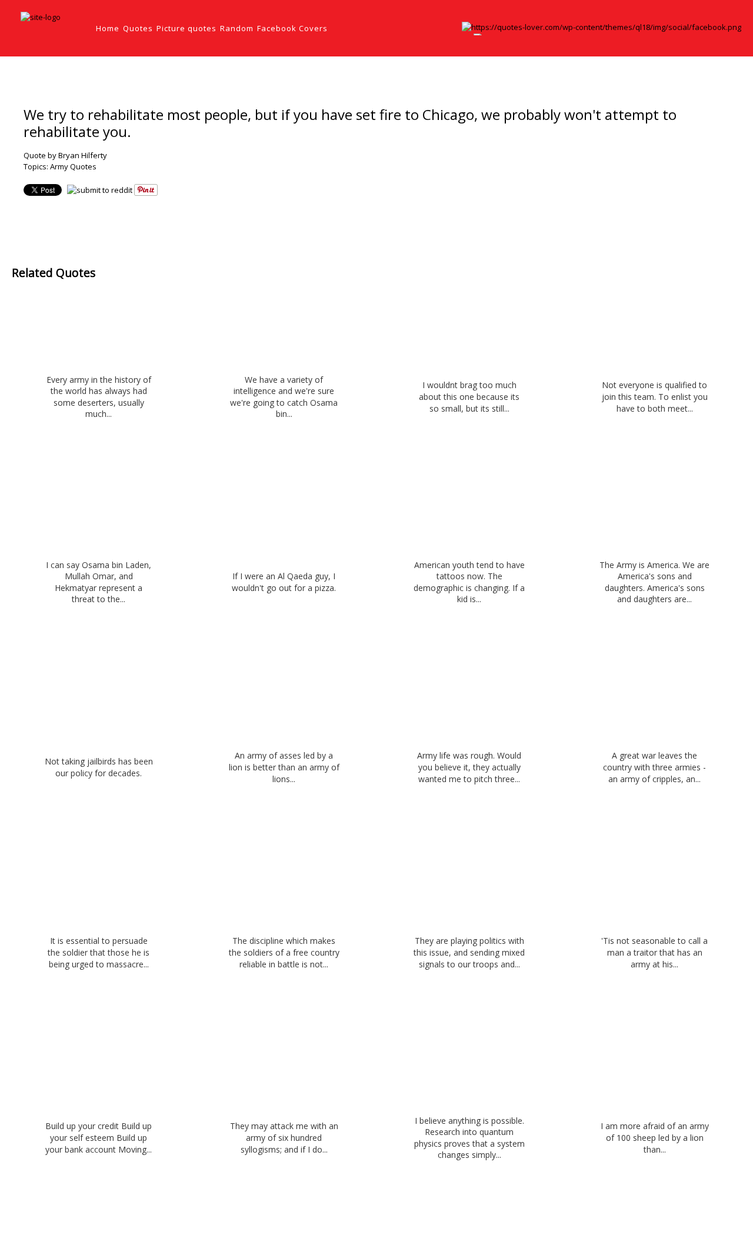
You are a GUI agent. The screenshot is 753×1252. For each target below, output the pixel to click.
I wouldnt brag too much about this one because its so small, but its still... (469, 396)
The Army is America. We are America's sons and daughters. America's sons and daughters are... (654, 582)
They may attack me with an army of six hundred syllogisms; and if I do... (284, 1137)
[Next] (739, 75)
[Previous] (716, 75)
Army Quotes (73, 166)
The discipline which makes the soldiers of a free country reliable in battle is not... (284, 952)
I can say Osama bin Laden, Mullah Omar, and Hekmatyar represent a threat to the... (98, 582)
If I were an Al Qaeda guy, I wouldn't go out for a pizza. (284, 581)
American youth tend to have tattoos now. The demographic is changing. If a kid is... (469, 582)
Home (107, 28)
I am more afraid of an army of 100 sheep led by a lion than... (655, 1137)
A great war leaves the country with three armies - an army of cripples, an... (654, 767)
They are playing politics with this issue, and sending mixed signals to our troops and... (469, 952)
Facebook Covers (292, 28)
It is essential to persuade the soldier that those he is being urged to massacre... (98, 952)
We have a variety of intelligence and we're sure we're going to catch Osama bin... (284, 397)
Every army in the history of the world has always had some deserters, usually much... (98, 397)
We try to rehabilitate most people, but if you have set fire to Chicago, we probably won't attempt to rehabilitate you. (350, 123)
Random (237, 28)
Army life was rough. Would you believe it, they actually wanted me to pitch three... (469, 767)
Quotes (138, 28)
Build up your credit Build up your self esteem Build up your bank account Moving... (98, 1137)
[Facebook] (601, 27)
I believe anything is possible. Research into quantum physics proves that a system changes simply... (469, 1138)
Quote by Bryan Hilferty (65, 155)
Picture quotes (186, 28)
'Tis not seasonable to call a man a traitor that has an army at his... (654, 952)
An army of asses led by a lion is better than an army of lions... (284, 767)
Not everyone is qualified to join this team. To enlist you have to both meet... (655, 396)
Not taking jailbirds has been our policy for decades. (99, 767)
